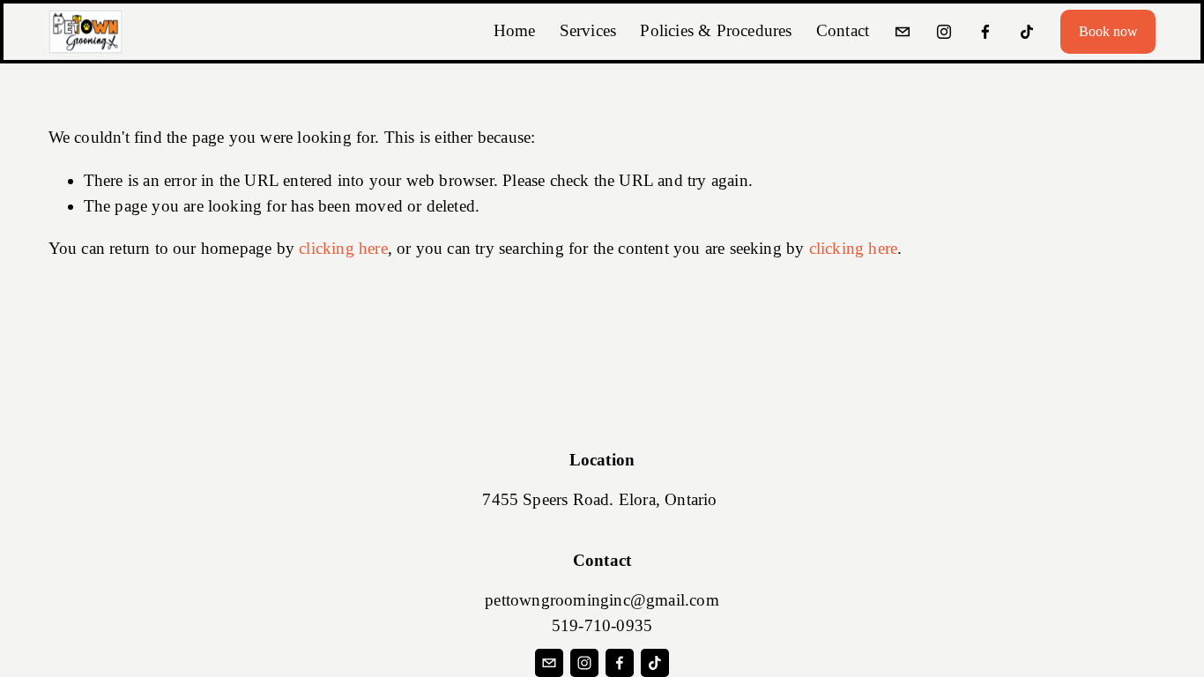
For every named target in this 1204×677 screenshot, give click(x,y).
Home (515, 30)
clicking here (343, 248)
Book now (1108, 31)
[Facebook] (985, 32)
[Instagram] (944, 32)
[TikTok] (1027, 32)
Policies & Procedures (716, 30)
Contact (842, 30)
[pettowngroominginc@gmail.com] (902, 32)
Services (588, 30)
